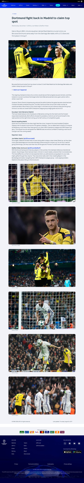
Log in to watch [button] (43, 59)
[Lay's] (32, 432)
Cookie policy (50, 464)
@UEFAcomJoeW (29, 138)
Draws (13, 448)
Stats (13, 454)
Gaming (13, 451)
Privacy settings (68, 464)
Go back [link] (14, 13)
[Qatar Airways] (62, 432)
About (25, 451)
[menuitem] (13, 5)
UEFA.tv (13, 445)
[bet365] (52, 432)
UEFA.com (38, 443)
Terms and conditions (33, 464)
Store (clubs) (27, 454)
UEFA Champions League (4, 5)
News (25, 445)
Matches (14, 443)
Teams (25, 443)
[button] (35, 5)
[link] (13, 5)
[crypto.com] (47, 432)
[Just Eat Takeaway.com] (57, 432)
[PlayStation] (27, 432)
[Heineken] (22, 432)
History (25, 448)
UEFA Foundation (40, 445)
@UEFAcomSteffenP (34, 148)
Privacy (16, 464)
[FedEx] (37, 432)
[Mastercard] (42, 432)
